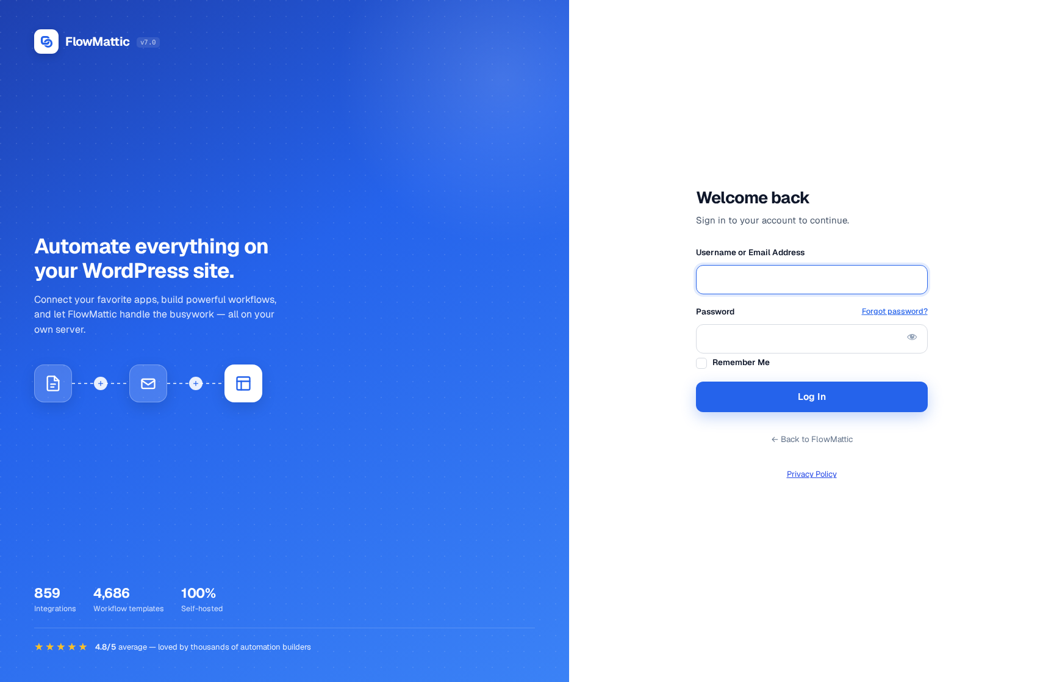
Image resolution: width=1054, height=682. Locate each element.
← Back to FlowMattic (812, 439)
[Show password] (912, 336)
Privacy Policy (812, 474)
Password (812, 311)
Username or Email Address (750, 252)
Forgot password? (895, 311)
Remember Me (741, 362)
